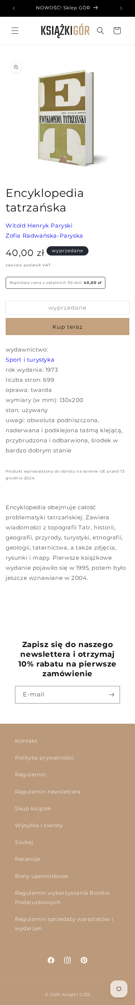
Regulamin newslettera (48, 791)
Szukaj (24, 842)
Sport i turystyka (30, 359)
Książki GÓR (76, 994)
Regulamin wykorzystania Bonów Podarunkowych (62, 898)
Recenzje (27, 859)
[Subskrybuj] (111, 695)
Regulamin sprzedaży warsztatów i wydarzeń (64, 924)
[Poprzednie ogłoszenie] (14, 8)
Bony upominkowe (41, 876)
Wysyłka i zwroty (39, 825)
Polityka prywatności (44, 757)
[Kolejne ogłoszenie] (121, 8)
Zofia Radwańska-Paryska (44, 235)
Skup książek (33, 808)
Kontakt (26, 740)
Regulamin (30, 774)
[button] (15, 30)
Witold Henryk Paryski (39, 225)
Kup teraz (67, 326)
